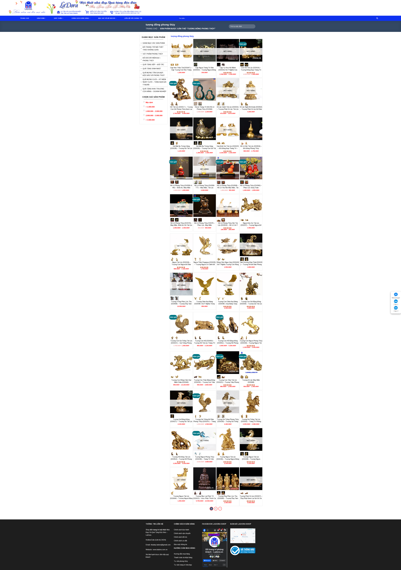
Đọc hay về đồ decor (106, 18)
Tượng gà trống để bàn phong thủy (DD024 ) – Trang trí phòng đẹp (204, 421)
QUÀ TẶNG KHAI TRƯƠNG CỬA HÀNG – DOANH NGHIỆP (154, 90)
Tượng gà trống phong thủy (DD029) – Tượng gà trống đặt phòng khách (228, 421)
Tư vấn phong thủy (181, 561)
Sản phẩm (40, 18)
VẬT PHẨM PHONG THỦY (153, 54)
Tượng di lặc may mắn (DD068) (251, 381)
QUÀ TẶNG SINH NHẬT (152, 68)
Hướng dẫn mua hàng (182, 554)
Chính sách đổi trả (180, 537)
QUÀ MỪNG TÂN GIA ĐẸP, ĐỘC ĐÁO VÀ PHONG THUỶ (154, 74)
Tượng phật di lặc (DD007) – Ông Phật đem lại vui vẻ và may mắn (251, 498)
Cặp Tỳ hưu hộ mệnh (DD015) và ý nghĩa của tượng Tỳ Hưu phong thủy (228, 70)
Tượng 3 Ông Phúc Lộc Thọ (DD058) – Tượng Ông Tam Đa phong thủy (181, 304)
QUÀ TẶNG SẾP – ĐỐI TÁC (153, 64)
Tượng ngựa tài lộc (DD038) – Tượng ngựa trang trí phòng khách (251, 459)
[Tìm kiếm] (377, 18)
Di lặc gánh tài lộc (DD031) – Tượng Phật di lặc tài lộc (228, 108)
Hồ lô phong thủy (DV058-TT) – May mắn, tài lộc (204, 187)
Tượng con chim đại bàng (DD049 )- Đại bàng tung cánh (228, 304)
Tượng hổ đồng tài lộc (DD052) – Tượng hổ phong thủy (181, 459)
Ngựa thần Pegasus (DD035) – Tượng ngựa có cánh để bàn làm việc (205, 264)
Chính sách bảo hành (181, 530)
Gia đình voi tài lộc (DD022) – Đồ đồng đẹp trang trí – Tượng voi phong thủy (228, 148)
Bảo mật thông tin (180, 544)
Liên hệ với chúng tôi (133, 18)
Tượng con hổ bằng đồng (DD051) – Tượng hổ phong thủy (227, 343)
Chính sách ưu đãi (180, 541)
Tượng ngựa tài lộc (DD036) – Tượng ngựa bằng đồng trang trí (228, 459)
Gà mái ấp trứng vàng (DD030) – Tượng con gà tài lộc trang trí (204, 148)
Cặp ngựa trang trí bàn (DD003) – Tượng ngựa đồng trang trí (204, 70)
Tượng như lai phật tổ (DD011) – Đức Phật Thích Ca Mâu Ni (204, 498)
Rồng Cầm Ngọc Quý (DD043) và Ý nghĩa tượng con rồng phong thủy (228, 264)
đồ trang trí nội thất (158, 530)
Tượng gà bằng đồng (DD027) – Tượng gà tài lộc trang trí (181, 421)
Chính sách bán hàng (80, 18)
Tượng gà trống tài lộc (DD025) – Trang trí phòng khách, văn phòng (251, 421)
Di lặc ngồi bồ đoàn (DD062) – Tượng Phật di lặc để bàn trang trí (251, 109)
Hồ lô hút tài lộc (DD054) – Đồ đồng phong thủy (251, 147)
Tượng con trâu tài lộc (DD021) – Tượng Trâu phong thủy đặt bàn (228, 382)
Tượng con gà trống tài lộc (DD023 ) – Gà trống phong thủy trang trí (181, 343)
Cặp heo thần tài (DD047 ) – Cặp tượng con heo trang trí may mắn (181, 70)
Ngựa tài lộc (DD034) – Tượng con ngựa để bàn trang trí (181, 264)
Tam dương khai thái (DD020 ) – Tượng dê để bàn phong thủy (251, 264)
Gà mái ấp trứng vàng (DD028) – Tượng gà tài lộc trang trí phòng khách (181, 148)
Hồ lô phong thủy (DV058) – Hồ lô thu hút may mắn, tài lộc (228, 188)
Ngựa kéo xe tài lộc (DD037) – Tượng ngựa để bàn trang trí (251, 225)
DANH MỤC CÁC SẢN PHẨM (154, 43)
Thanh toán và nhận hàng (183, 557)
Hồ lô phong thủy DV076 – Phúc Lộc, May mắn (204, 224)
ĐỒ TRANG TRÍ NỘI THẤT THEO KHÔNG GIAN (153, 48)
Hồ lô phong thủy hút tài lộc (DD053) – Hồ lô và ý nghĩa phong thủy (228, 225)
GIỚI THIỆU (58, 18)
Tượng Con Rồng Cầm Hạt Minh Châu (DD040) (181, 381)
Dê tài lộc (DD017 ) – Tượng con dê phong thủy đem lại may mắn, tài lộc (181, 109)
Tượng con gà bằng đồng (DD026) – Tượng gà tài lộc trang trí (251, 304)
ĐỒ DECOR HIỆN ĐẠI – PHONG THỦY (152, 59)
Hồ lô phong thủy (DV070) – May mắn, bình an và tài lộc (181, 224)
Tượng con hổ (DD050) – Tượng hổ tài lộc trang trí (204, 342)
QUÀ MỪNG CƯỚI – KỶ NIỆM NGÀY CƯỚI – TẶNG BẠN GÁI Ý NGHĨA (154, 82)
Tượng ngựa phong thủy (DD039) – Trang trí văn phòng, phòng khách (204, 459)
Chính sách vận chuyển (182, 533)
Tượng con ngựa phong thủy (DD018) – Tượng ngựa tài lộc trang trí (251, 343)
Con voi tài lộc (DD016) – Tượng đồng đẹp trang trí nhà (251, 70)
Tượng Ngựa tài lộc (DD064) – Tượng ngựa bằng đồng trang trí (181, 498)
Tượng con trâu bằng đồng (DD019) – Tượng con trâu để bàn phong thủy (204, 382)
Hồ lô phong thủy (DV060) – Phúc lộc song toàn (251, 187)
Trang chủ (24, 18)
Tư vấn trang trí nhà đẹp (183, 565)
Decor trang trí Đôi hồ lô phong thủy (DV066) (204, 108)
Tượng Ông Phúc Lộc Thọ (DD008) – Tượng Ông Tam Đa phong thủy (228, 498)
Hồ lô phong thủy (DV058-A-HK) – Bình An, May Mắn (181, 187)
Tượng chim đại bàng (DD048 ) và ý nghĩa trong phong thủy (204, 304)
